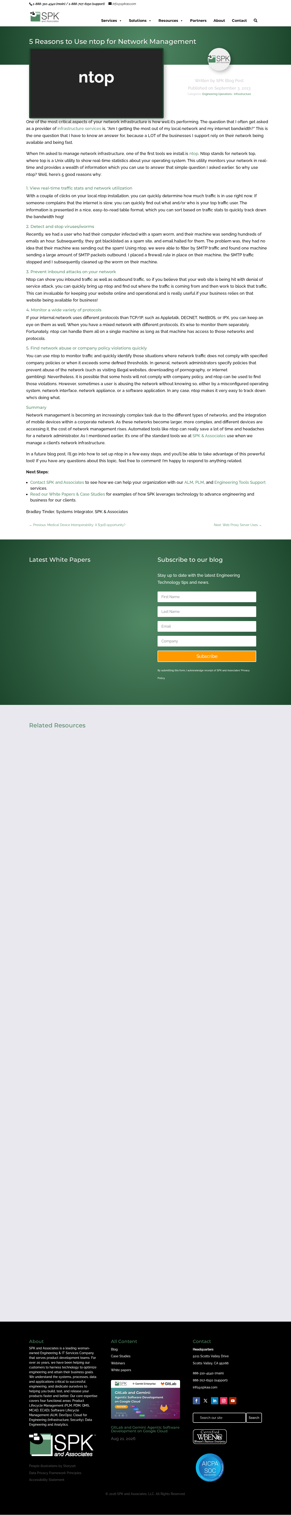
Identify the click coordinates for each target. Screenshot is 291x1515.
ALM (188, 482)
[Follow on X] (205, 1400)
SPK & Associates (209, 435)
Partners (198, 20)
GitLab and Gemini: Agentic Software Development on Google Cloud (145, 1429)
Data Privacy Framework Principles (55, 1473)
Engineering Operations (217, 94)
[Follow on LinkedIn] (214, 1400)
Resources (168, 20)
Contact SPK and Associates (57, 482)
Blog (114, 1349)
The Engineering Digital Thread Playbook (76, 1261)
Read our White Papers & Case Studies (67, 494)
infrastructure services (79, 128)
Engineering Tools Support (240, 482)
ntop (193, 153)
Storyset (69, 1466)
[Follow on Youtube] (232, 1400)
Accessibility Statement (46, 1480)
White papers (121, 1370)
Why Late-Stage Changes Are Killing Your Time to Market (92, 1076)
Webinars (118, 1363)
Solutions (138, 20)
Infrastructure (242, 94)
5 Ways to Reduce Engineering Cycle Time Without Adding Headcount (106, 891)
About (219, 20)
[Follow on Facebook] (196, 1400)
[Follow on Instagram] (223, 1400)
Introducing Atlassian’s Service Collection (76, 648)
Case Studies (120, 1356)
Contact (239, 20)
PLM (199, 482)
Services (109, 20)
